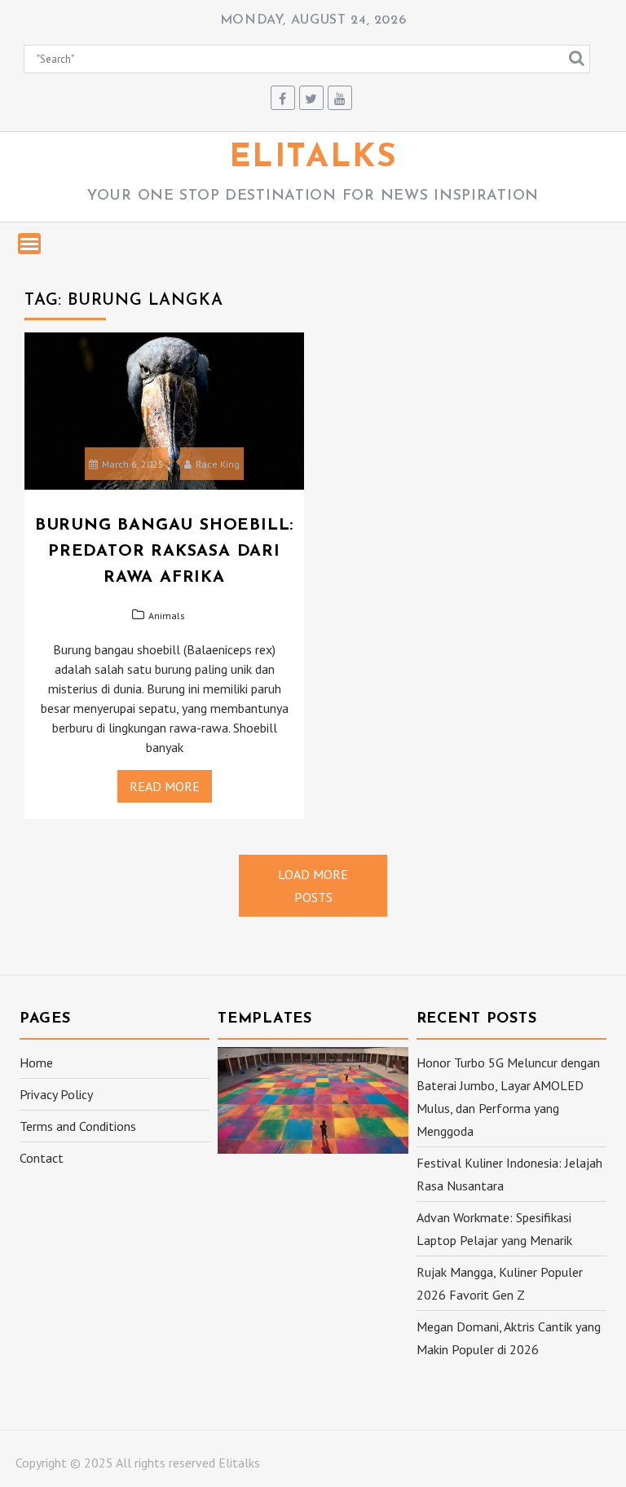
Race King (218, 464)
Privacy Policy (56, 1094)
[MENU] (29, 243)
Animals (166, 615)
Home (36, 1062)
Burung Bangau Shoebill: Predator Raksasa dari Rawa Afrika (164, 551)
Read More (165, 786)
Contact (42, 1158)
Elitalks (313, 158)
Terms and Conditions (78, 1126)
